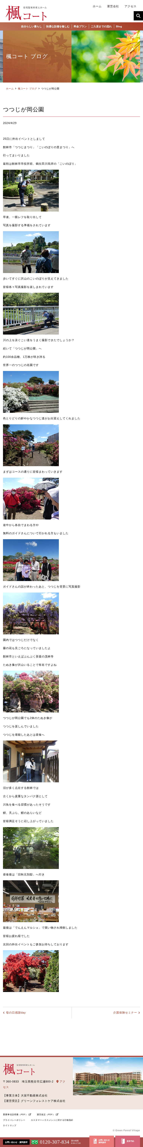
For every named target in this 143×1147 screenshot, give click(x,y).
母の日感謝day (16, 1012)
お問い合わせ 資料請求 (104, 1141)
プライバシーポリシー (14, 1120)
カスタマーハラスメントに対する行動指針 (52, 1120)
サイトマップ (9, 1125)
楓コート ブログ (27, 88)
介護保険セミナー (125, 1012)
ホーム (10, 88)
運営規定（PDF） (46, 1114)
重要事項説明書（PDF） (15, 1114)
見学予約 (130, 1141)
